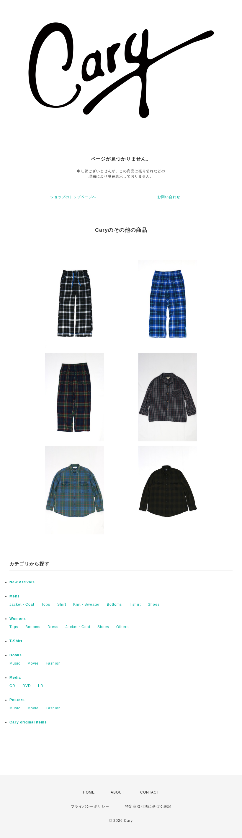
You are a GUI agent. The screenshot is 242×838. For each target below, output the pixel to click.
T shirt (135, 604)
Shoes (154, 604)
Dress (53, 627)
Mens (14, 596)
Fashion (53, 663)
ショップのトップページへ (73, 197)
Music (14, 663)
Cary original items (28, 722)
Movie (33, 663)
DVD (26, 686)
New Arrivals (22, 582)
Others (122, 627)
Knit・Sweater (86, 604)
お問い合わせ (168, 197)
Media (15, 677)
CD (12, 686)
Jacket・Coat (21, 604)
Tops (45, 604)
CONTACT (149, 792)
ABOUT (117, 792)
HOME (89, 792)
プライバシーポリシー (90, 806)
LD (40, 686)
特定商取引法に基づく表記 (148, 806)
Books (15, 655)
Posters (17, 700)
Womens (17, 619)
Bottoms (114, 604)
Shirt (61, 604)
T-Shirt (15, 641)
